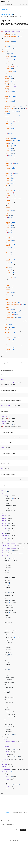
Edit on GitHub (6, 812)
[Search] (26, 2)
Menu (8, 1)
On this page (22, 4)
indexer (11, 14)
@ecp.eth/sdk (4, 14)
